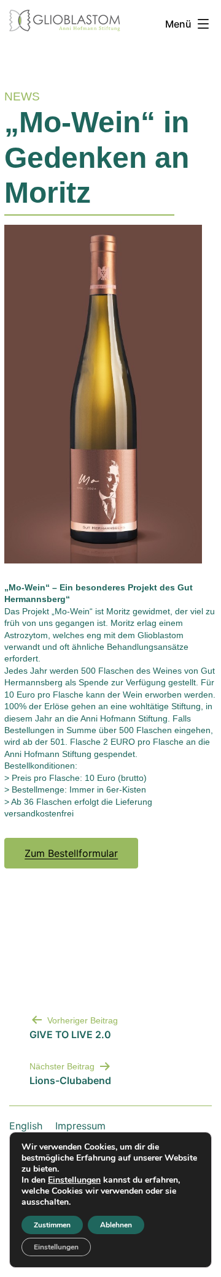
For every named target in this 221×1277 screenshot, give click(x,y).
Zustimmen (52, 1225)
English (25, 1126)
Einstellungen (74, 1180)
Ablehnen (116, 1225)
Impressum (80, 1126)
